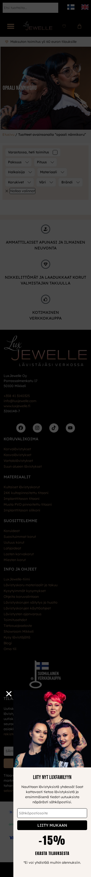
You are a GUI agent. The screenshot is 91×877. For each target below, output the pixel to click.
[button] (9, 693)
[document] (45, 438)
